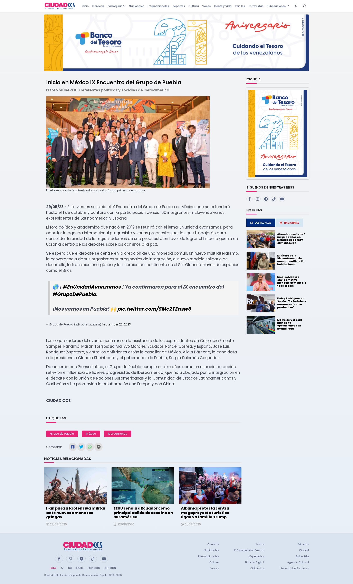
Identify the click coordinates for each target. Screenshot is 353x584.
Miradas (303, 544)
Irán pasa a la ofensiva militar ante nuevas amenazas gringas (76, 513)
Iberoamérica (117, 434)
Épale (80, 568)
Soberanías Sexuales (294, 568)
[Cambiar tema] (296, 6)
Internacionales (158, 6)
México (91, 434)
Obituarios (257, 568)
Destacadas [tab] (263, 222)
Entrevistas (255, 6)
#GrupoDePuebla (74, 294)
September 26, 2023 (116, 324)
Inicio (85, 6)
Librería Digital (254, 562)
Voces (206, 6)
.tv (61, 568)
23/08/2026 (58, 524)
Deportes (178, 6)
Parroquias (114, 6)
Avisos (259, 544)
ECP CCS (110, 568)
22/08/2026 (125, 524)
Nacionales (136, 6)
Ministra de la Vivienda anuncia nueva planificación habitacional (291, 260)
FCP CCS (94, 568)
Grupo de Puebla (62, 434)
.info (53, 568)
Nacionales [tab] (291, 222)
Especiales (256, 556)
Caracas (98, 6)
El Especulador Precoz (249, 550)
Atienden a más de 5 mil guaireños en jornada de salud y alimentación (291, 238)
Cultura (193, 6)
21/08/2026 (193, 524)
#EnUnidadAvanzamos (91, 286)
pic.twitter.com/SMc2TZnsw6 (154, 308)
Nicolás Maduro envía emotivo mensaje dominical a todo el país (291, 281)
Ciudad (304, 550)
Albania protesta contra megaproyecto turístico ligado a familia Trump (205, 513)
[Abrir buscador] (304, 6)
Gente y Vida (222, 6)
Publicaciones (276, 6)
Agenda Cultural (298, 562)
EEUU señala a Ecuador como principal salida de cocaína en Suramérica (143, 513)
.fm (69, 568)
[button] (277, 133)
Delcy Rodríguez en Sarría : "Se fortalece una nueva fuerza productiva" (291, 303)
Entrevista (302, 556)
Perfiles (240, 6)
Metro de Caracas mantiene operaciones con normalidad (289, 324)
